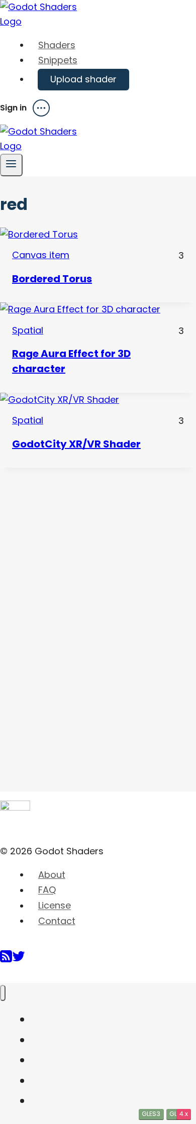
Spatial (27, 330)
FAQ (47, 890)
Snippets (57, 60)
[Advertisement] (75, 618)
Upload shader (83, 79)
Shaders (56, 45)
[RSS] (6, 960)
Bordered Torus (52, 279)
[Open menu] (11, 165)
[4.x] (98, 400)
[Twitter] (18, 960)
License (54, 906)
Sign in (13, 108)
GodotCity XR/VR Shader (76, 444)
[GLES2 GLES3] (98, 235)
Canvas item (40, 255)
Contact (56, 921)
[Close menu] (3, 993)
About (51, 874)
